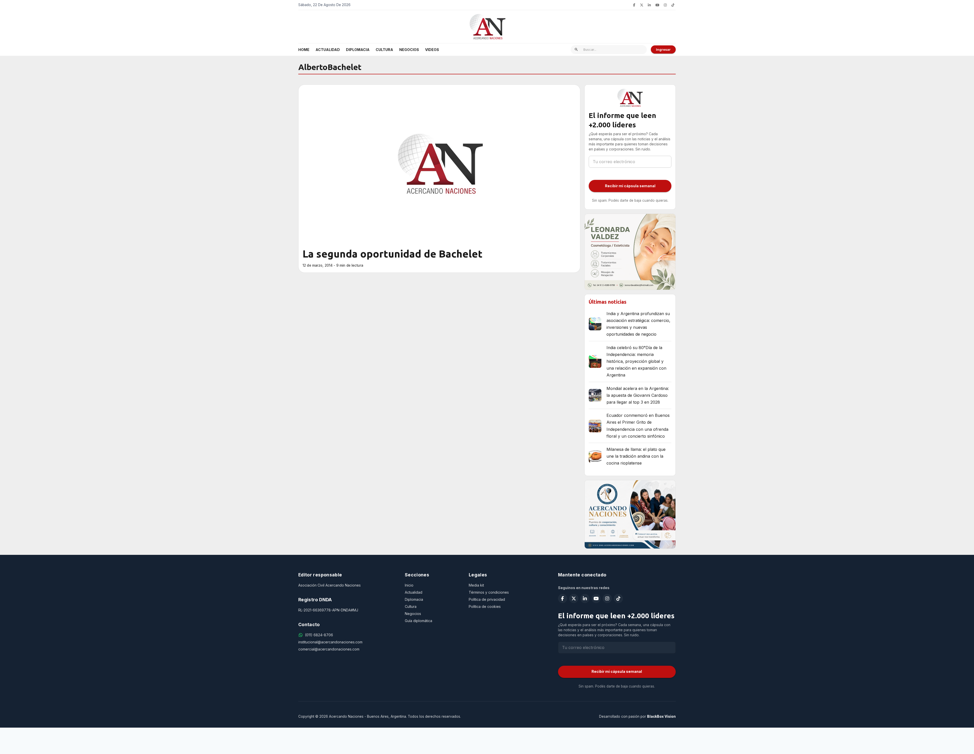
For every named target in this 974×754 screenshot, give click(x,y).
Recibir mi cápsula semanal (630, 186)
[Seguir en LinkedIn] (649, 5)
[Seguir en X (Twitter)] (642, 5)
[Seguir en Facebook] (634, 5)
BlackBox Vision (661, 716)
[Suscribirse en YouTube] (657, 5)
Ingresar (663, 49)
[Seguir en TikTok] (673, 5)
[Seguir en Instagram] (665, 5)
